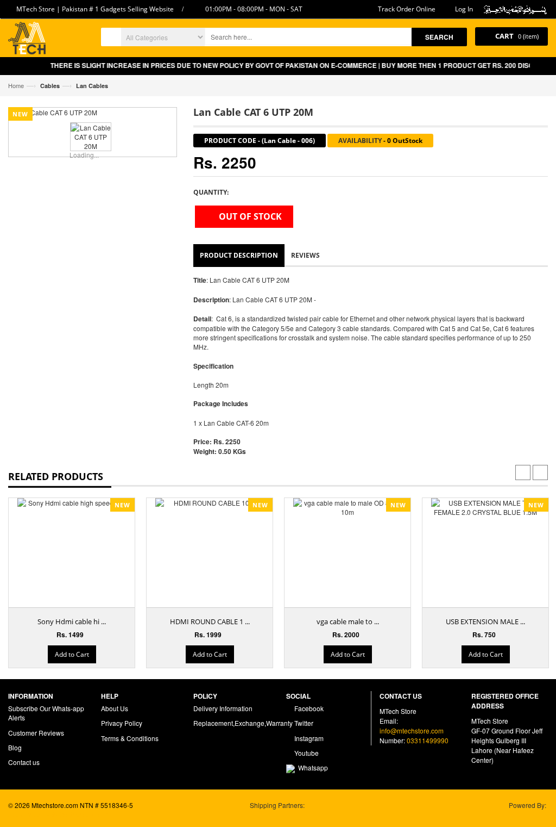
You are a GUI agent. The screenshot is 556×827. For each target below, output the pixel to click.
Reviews (305, 255)
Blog (15, 747)
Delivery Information (222, 708)
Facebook (308, 708)
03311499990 (427, 740)
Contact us (24, 762)
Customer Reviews (36, 732)
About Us (114, 708)
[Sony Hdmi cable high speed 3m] (71, 502)
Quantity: (211, 192)
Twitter (303, 722)
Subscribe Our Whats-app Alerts (46, 713)
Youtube (306, 752)
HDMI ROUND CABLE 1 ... (210, 621)
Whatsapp (311, 767)
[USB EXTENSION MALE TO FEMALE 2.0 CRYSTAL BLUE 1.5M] (485, 507)
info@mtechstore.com (412, 730)
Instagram (308, 738)
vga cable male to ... (348, 621)
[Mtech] (27, 39)
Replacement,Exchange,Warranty (243, 722)
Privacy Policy (121, 722)
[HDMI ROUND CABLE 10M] (209, 502)
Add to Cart (72, 654)
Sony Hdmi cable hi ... (71, 621)
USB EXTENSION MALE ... (485, 621)
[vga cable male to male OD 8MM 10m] (347, 507)
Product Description (239, 255)
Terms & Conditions (130, 738)
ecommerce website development (58, 814)
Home (16, 85)
